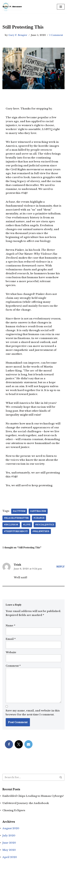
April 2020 (9, 857)
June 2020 (9, 842)
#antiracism (38, 511)
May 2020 (9, 849)
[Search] (61, 777)
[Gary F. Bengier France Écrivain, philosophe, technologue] (12, 6)
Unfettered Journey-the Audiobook (25, 803)
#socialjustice (44, 525)
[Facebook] (9, 744)
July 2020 (8, 835)
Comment (13, 665)
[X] (19, 744)
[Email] (28, 744)
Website (11, 652)
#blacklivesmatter (16, 518)
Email (11, 638)
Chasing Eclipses (13, 810)
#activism (19, 511)
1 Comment (56, 35)
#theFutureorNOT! (16, 531)
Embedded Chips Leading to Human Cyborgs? (33, 795)
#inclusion (11, 525)
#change (39, 518)
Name (10, 625)
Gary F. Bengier (17, 35)
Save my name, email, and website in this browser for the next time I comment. (33, 712)
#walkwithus (41, 531)
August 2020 (10, 828)
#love (26, 525)
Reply (60, 566)
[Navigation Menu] (61, 6)
